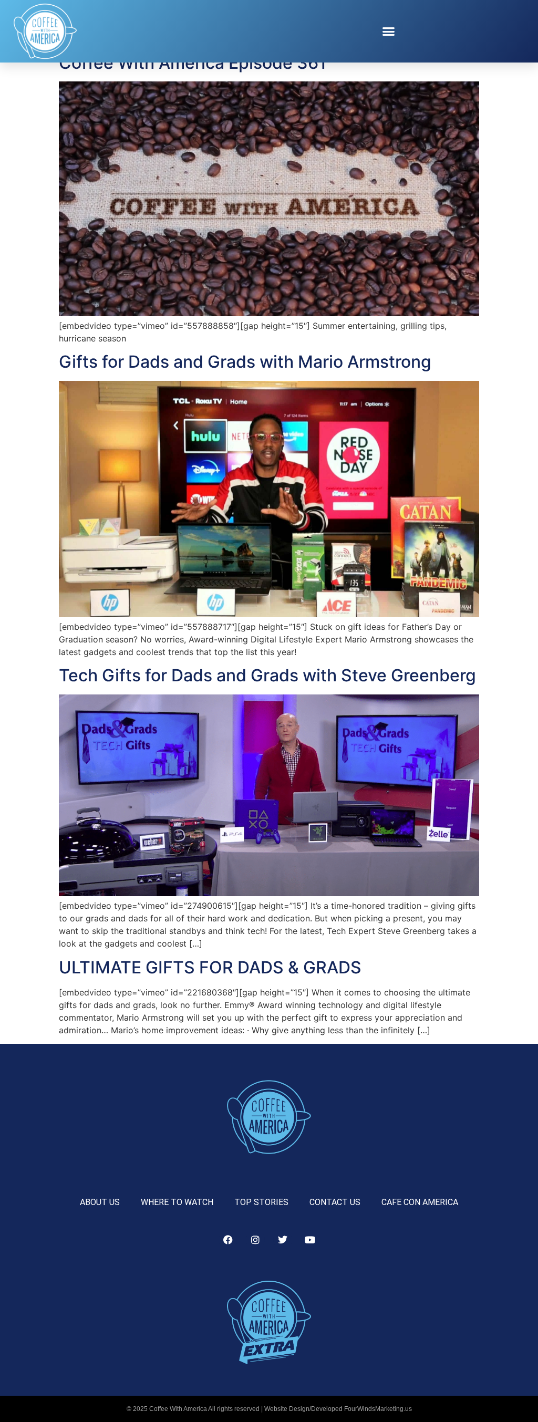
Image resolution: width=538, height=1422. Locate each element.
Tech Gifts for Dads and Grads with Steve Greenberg (267, 675)
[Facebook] (228, 1239)
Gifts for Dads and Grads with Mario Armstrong (245, 361)
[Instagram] (255, 1239)
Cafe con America (419, 1202)
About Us (100, 1202)
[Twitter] (282, 1239)
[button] (389, 31)
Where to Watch (177, 1202)
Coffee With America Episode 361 (192, 63)
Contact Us (334, 1202)
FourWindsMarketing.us (378, 1409)
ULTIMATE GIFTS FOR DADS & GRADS (210, 967)
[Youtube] (310, 1239)
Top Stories (261, 1202)
